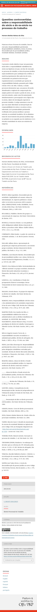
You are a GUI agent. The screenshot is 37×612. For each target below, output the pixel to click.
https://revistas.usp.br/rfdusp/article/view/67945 (18, 556)
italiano (5, 587)
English (5, 579)
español (5, 581)
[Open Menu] (2, 6)
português (6, 590)
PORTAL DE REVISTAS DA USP (10, 2)
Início (4, 12)
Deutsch (5, 576)
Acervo (10, 12)
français (5, 584)
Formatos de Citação (12, 560)
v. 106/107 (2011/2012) (20, 12)
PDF (6, 477)
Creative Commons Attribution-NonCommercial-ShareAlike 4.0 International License (17, 535)
